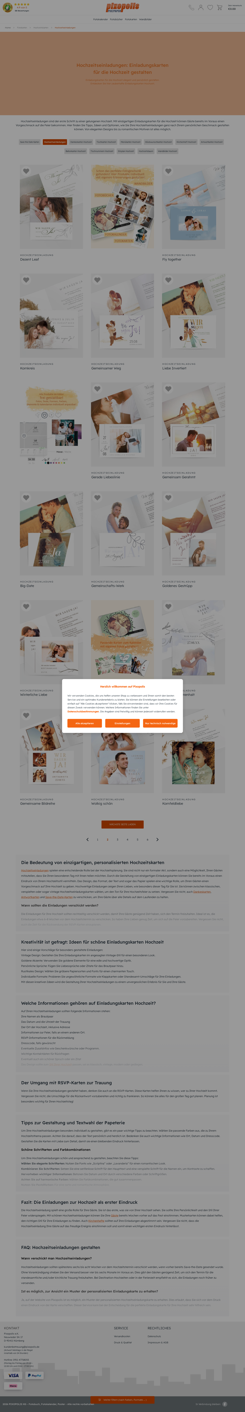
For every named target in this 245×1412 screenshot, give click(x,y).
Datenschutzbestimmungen (83, 711)
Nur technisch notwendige (160, 723)
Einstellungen (122, 723)
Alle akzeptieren (85, 723)
